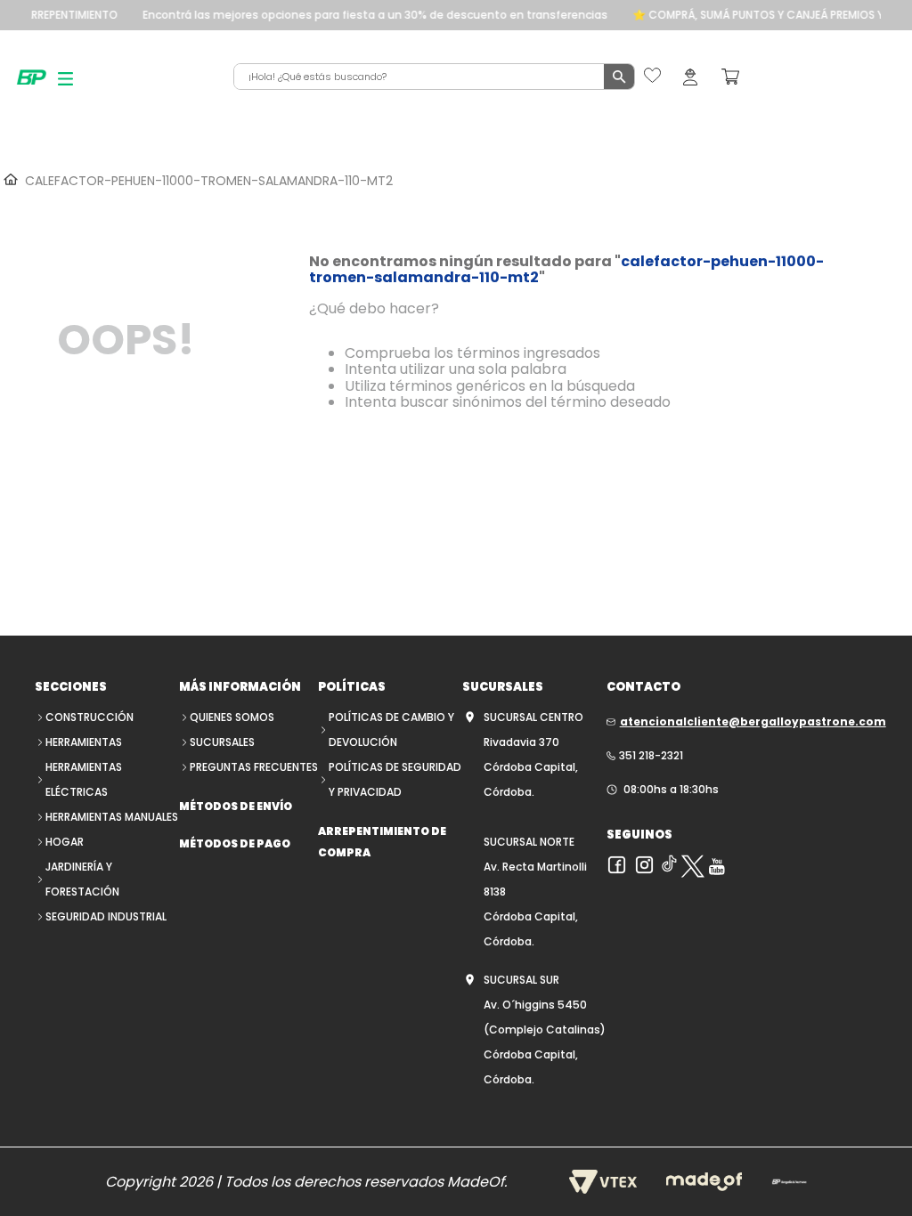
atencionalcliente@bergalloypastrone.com (753, 721)
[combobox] (434, 76)
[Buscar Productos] (619, 77)
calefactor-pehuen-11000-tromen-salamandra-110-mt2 (209, 181)
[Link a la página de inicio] (9, 180)
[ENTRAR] (690, 76)
